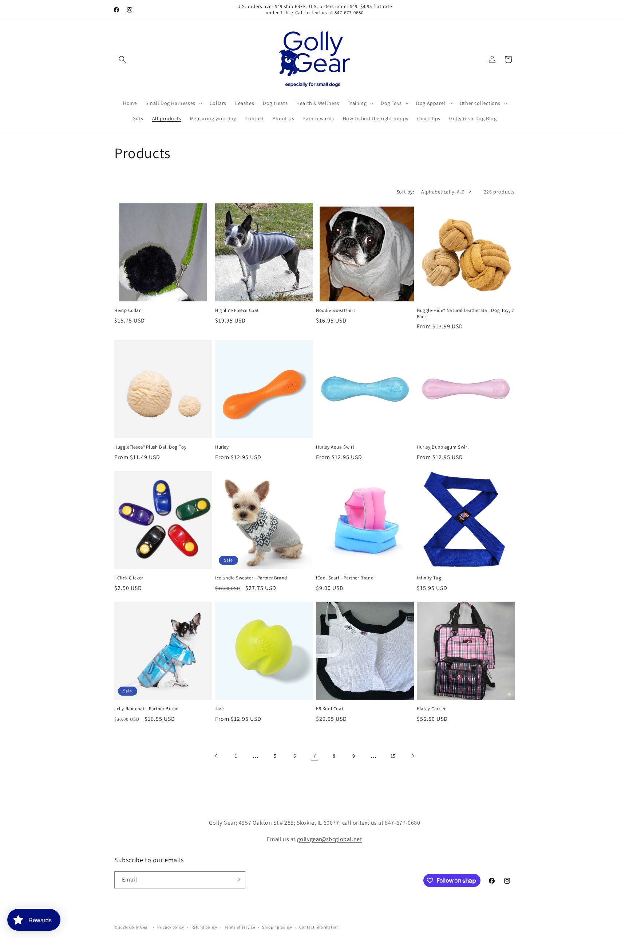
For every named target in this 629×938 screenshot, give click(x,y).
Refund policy (204, 927)
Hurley (222, 447)
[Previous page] (216, 756)
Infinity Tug (429, 578)
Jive (219, 709)
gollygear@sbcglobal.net (329, 839)
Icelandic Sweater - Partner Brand (251, 578)
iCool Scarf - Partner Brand (344, 578)
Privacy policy (170, 927)
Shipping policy (277, 927)
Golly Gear (139, 927)
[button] (122, 59)
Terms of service (239, 927)
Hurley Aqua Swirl (335, 447)
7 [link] (314, 755)
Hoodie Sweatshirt (335, 310)
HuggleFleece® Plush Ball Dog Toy (150, 447)
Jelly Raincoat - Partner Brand (146, 709)
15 (393, 756)
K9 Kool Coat (329, 709)
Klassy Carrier (431, 709)
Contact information (319, 927)
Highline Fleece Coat (237, 310)
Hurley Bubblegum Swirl (442, 447)
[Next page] (413, 756)
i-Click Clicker (128, 578)
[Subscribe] (237, 879)
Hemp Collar (127, 310)
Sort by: (405, 191)
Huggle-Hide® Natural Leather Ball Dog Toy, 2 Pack (465, 314)
